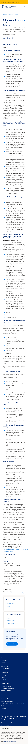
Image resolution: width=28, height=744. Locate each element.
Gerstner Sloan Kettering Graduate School (12, 703)
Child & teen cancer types (7, 688)
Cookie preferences (6, 725)
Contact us (4, 660)
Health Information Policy (17, 593)
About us (3, 675)
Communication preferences (8, 723)
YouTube (7, 668)
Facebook (3, 668)
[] (11, 620)
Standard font (10, 603)
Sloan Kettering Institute (7, 701)
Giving (3, 679)
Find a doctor (4, 695)
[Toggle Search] (21, 7)
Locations (3, 662)
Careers (3, 677)
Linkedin (8, 668)
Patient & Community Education (11, 14)
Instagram (1, 668)
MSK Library (4, 708)
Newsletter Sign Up (12, 644)
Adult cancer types (6, 686)
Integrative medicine (6, 690)
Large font (9, 606)
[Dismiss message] (26, 2)
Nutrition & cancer (5, 692)
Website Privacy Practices (9, 741)
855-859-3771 (16, 2)
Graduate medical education (8, 706)
